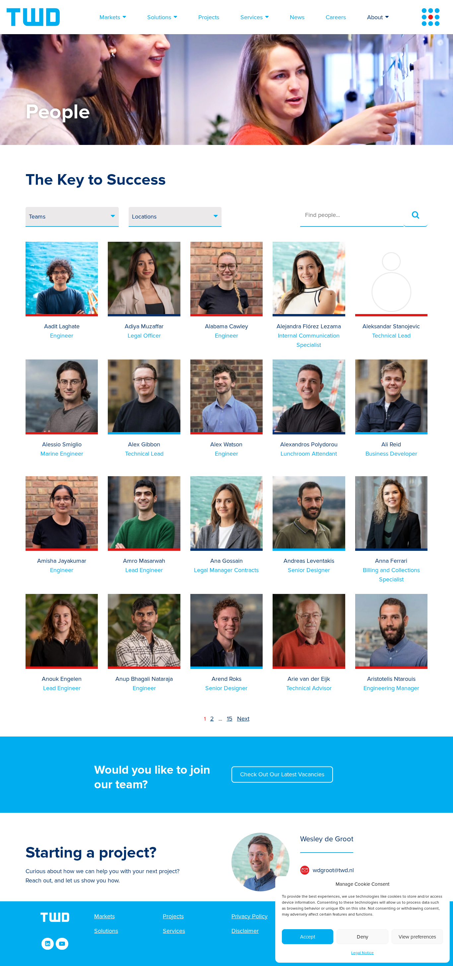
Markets (109, 17)
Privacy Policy (249, 916)
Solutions (159, 17)
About (375, 17)
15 (229, 718)
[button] (346, 870)
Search (415, 215)
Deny (362, 937)
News (297, 17)
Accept (307, 937)
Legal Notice (362, 952)
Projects (208, 17)
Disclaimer (245, 930)
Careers (336, 17)
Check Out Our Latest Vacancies (282, 774)
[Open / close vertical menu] (430, 17)
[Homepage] (33, 17)
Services (251, 17)
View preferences (417, 937)
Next (243, 718)
